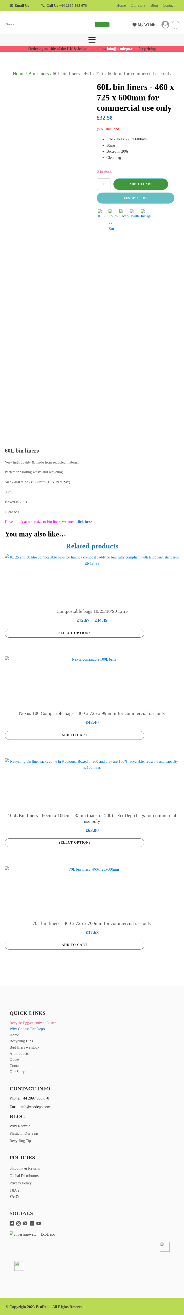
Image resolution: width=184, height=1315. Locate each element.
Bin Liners (38, 73)
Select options (74, 633)
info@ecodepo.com (122, 49)
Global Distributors (24, 1176)
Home (121, 5)
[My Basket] (175, 25)
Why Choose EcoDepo (27, 1029)
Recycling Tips (21, 1141)
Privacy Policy (21, 1183)
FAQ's (14, 1196)
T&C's (15, 1190)
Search (102, 24)
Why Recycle (20, 1126)
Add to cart (140, 184)
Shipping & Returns (25, 1168)
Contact (168, 5)
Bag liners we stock (24, 1047)
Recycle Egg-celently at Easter (33, 1023)
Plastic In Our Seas (24, 1133)
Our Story (138, 5)
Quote (14, 1059)
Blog (154, 5)
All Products (19, 1053)
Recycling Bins (21, 1041)
